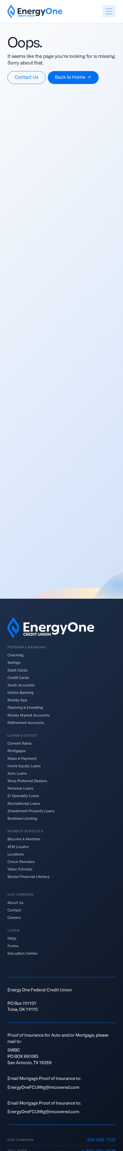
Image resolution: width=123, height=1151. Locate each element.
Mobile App (17, 700)
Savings (13, 662)
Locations (15, 854)
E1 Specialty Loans (23, 796)
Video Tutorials (19, 869)
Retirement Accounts (25, 722)
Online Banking (20, 692)
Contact (14, 910)
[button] (109, 11)
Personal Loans (20, 788)
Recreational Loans (23, 803)
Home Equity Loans (24, 766)
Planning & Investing (25, 707)
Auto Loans (17, 773)
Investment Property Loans (30, 811)
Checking (15, 655)
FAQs (11, 938)
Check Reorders (21, 861)
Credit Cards (18, 677)
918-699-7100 (101, 1139)
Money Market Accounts (28, 715)
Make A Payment (22, 758)
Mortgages (16, 751)
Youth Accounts (21, 685)
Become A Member (23, 839)
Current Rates (19, 743)
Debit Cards (17, 670)
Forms (12, 946)
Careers (14, 917)
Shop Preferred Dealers (27, 781)
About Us (15, 902)
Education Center (22, 953)
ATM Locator (18, 846)
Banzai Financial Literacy (28, 876)
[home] (34, 11)
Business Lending (22, 818)
